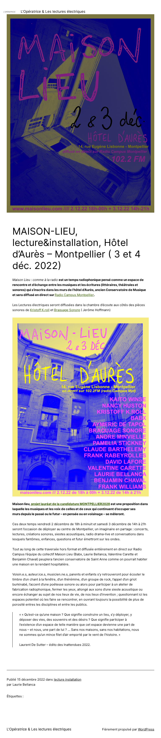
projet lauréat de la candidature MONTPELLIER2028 (70, 504)
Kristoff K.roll (39, 310)
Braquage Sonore (67, 310)
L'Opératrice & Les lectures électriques (53, 11)
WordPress (146, 729)
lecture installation (67, 679)
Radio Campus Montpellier (74, 295)
